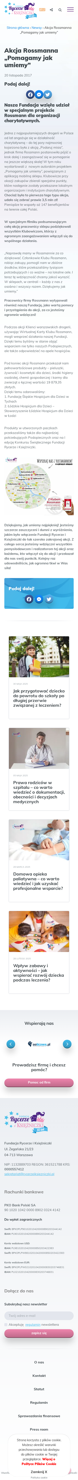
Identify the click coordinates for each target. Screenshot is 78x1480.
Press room (39, 1429)
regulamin (33, 1324)
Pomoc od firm (39, 1082)
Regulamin (39, 1402)
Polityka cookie (39, 1477)
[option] (39, 1044)
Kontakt (39, 1375)
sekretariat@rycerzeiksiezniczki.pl (29, 1174)
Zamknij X (39, 1472)
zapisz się (39, 1333)
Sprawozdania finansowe (39, 1416)
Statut (39, 1389)
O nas (39, 1362)
